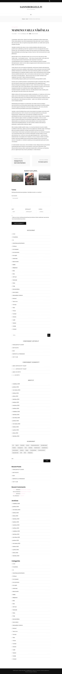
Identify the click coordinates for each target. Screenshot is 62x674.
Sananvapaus (15, 450)
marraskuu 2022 (16, 424)
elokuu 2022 (15, 433)
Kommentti (14, 195)
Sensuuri (14, 298)
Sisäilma (21, 450)
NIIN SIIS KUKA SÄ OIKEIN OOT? (30, 183)
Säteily (27, 450)
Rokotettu (30, 447)
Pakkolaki (15, 280)
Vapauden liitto (15, 452)
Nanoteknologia (44, 445)
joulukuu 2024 (16, 387)
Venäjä (14, 326)
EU (13, 240)
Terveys (14, 304)
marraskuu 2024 (16, 390)
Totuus (14, 310)
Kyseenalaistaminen (35, 445)
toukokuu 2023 (16, 405)
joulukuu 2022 (16, 420)
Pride (16, 176)
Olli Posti (33, 181)
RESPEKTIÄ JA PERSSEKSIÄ (19, 354)
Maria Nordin (29, 179)
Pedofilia (14, 447)
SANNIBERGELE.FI (31, 7)
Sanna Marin (15, 292)
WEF (21, 452)
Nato (14, 274)
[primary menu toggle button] (31, 15)
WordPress (34, 671)
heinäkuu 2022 (16, 436)
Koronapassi (15, 249)
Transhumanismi (41, 450)
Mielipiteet (28, 181)
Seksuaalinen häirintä (18, 295)
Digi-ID (17, 445)
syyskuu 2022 (16, 430)
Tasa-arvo (15, 301)
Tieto (14, 307)
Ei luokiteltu (15, 237)
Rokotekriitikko (16, 289)
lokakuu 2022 (16, 427)
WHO (25, 452)
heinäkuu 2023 (16, 399)
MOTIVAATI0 (15, 347)
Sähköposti (28, 209)
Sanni (15, 33)
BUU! (14, 351)
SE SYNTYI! (18, 372)
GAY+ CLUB (15, 357)
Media (14, 264)
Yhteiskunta (30, 452)
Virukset (14, 329)
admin (14, 366)
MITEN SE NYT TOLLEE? (21, 366)
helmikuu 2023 (16, 414)
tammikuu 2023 (16, 417)
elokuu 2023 (15, 396)
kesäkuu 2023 (16, 402)
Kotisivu (40, 209)
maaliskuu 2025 (16, 384)
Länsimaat (15, 258)
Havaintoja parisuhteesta (18, 243)
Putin (26, 447)
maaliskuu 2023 (16, 411)
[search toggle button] (49, 1)
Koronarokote (16, 252)
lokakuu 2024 (16, 393)
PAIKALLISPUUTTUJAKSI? (18, 344)
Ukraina (14, 317)
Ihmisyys (18, 174)
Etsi (12, 458)
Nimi (13, 209)
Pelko (14, 283)
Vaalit (46, 175)
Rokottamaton (37, 447)
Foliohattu (22, 445)
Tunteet (14, 314)
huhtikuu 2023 (16, 408)
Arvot (13, 27)
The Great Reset (33, 450)
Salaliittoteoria (44, 447)
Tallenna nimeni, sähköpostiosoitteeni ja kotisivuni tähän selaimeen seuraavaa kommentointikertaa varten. (30, 218)
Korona (27, 445)
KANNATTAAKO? (43, 178)
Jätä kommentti (34, 33)
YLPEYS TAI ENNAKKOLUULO (16, 179)
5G (13, 445)
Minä (16, 27)
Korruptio (15, 255)
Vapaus (17, 177)
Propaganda (20, 447)
